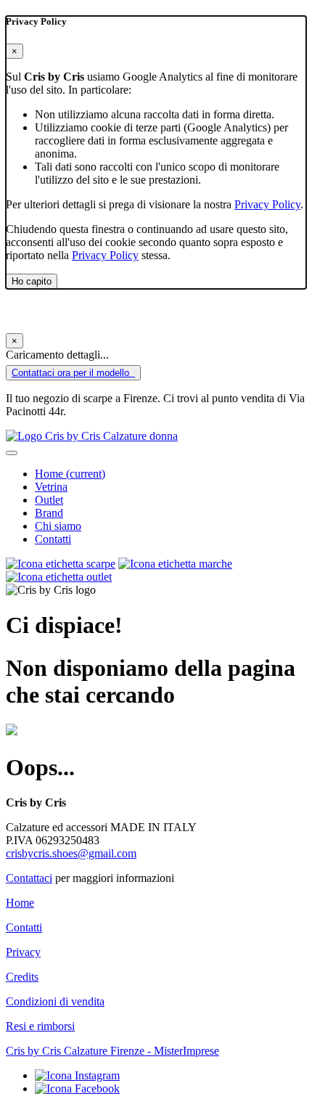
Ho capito (32, 281)
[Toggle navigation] (11, 453)
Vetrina (51, 487)
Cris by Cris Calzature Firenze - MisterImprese (112, 1051)
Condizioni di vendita (55, 1001)
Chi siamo (58, 526)
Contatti (53, 539)
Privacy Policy (267, 204)
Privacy (23, 952)
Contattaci (29, 878)
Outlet (49, 500)
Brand (49, 513)
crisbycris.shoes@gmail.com (71, 853)
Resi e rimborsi (40, 1026)
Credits (22, 977)
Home (70, 473)
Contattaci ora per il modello (72, 372)
